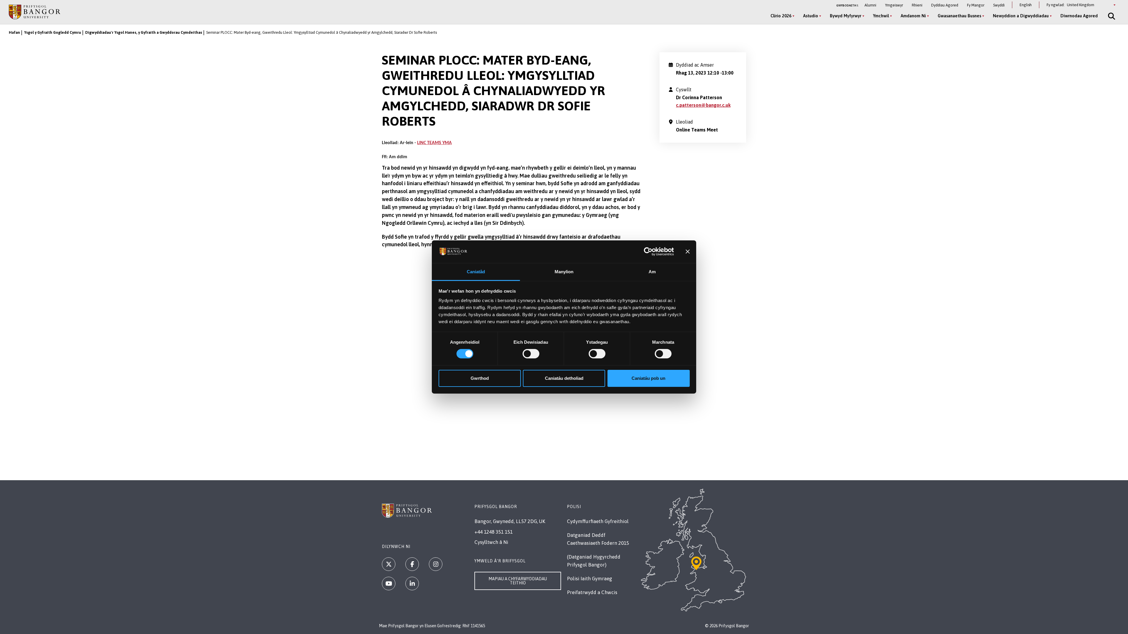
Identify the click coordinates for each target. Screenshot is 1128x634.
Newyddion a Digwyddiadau (1021, 15)
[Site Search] (1111, 16)
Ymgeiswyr (894, 5)
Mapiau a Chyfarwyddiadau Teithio (518, 580)
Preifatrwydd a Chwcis (592, 592)
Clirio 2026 (781, 15)
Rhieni (917, 5)
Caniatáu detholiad (564, 378)
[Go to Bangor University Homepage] (34, 12)
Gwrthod (480, 378)
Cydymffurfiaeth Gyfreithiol (598, 521)
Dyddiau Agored (944, 5)
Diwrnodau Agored (1079, 15)
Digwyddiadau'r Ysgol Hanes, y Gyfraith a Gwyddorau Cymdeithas (143, 32)
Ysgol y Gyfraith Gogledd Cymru (52, 32)
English (1026, 5)
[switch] (531, 353)
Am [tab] (652, 271)
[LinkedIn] (412, 583)
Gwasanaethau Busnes (959, 15)
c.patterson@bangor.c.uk (703, 105)
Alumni (870, 5)
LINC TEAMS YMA (434, 143)
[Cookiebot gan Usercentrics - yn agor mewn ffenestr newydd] (648, 251)
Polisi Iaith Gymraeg (589, 578)
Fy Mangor (975, 5)
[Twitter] (388, 564)
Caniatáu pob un (648, 378)
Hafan (14, 32)
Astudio (810, 15)
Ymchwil (881, 15)
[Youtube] (388, 583)
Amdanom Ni (913, 15)
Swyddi (999, 5)
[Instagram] (435, 564)
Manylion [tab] (564, 271)
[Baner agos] (688, 251)
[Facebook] (412, 564)
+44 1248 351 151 (493, 532)
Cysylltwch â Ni (491, 542)
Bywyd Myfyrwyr (845, 15)
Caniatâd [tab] (476, 271)
